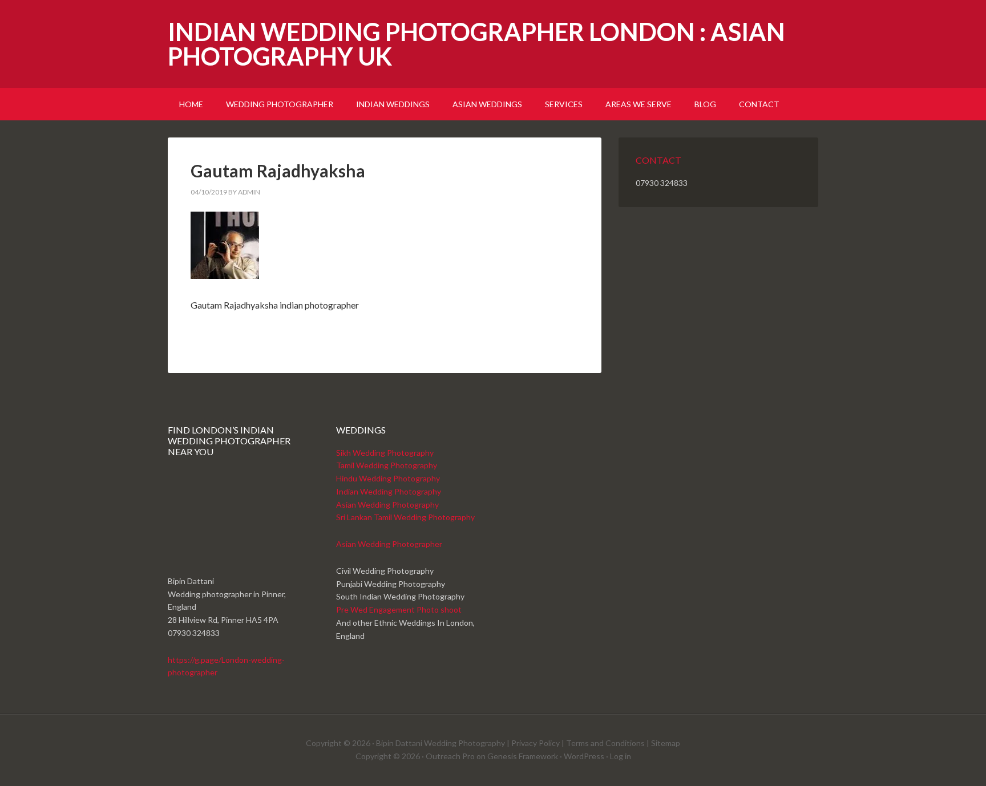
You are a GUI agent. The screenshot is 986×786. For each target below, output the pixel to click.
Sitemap (665, 743)
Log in (620, 756)
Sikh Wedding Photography (385, 452)
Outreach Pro (450, 756)
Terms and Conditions (605, 743)
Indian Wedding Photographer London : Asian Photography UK (476, 44)
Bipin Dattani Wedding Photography (440, 743)
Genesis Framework (522, 756)
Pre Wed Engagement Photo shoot (399, 609)
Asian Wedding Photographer (389, 544)
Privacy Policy (535, 743)
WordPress (584, 756)
